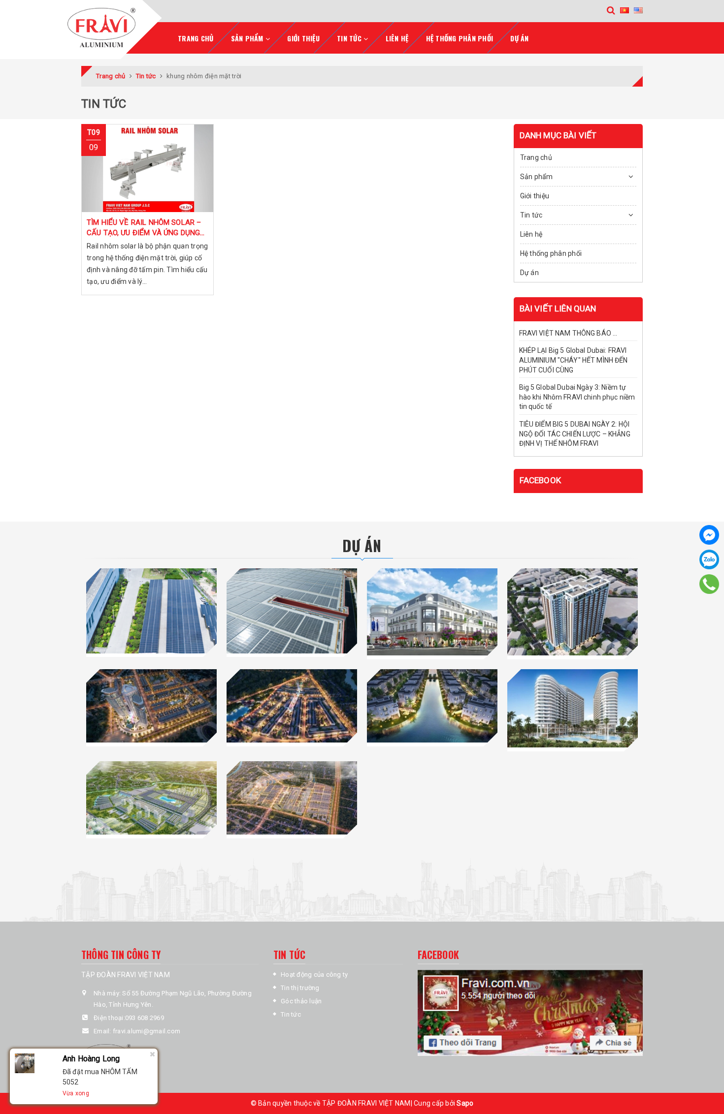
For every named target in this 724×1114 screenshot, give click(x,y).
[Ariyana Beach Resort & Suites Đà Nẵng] (572, 708)
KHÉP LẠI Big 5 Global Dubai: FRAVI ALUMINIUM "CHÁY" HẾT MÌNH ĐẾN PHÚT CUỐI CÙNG (573, 359)
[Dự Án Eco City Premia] (292, 706)
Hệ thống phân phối (460, 38)
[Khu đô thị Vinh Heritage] (432, 706)
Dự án (519, 38)
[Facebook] (709, 535)
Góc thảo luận (301, 1001)
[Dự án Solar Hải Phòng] (151, 610)
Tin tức (291, 1014)
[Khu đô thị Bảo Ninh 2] (151, 706)
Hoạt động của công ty (314, 974)
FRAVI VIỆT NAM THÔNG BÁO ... (568, 333)
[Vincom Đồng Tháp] (432, 611)
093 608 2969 (144, 1017)
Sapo (465, 1103)
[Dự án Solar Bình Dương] (292, 610)
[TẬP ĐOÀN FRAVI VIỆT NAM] (115, 27)
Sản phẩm (536, 177)
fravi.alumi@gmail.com (146, 1031)
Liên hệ (397, 38)
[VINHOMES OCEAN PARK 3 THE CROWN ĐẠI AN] (151, 798)
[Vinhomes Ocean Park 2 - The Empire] (292, 798)
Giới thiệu (303, 38)
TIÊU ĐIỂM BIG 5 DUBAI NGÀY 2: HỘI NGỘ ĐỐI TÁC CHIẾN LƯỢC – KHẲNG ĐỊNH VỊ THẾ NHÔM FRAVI (574, 433)
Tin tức (531, 215)
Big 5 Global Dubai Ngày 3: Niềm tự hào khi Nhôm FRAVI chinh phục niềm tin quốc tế (577, 396)
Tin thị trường (300, 987)
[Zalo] (709, 559)
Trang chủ (195, 38)
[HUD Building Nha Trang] (572, 611)
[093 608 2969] (709, 584)
